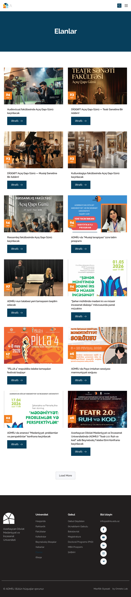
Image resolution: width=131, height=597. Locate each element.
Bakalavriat (73, 531)
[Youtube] (103, 537)
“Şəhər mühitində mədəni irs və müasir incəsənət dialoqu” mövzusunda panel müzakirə (93, 305)
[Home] (12, 5)
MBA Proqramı (75, 547)
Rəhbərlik (41, 526)
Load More (65, 475)
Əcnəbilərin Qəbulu (78, 526)
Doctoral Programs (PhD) (80, 542)
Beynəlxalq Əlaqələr (46, 542)
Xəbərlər (40, 547)
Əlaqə (39, 557)
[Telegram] (103, 561)
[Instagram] (103, 553)
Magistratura (74, 536)
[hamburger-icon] (126, 5)
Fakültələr (41, 531)
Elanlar (39, 552)
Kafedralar (41, 536)
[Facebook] (103, 529)
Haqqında (41, 521)
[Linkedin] (103, 545)
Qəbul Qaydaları (76, 521)
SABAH (71, 552)
